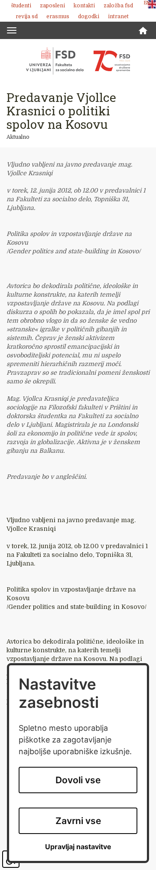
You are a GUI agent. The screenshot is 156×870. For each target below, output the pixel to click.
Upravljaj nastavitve (78, 847)
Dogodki (88, 16)
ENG (148, 2)
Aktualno (17, 137)
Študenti (21, 6)
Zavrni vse (78, 820)
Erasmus (57, 16)
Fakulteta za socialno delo (78, 60)
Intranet (118, 16)
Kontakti (84, 6)
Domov (143, 30)
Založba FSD (118, 6)
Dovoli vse (78, 780)
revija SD (27, 16)
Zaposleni (52, 6)
